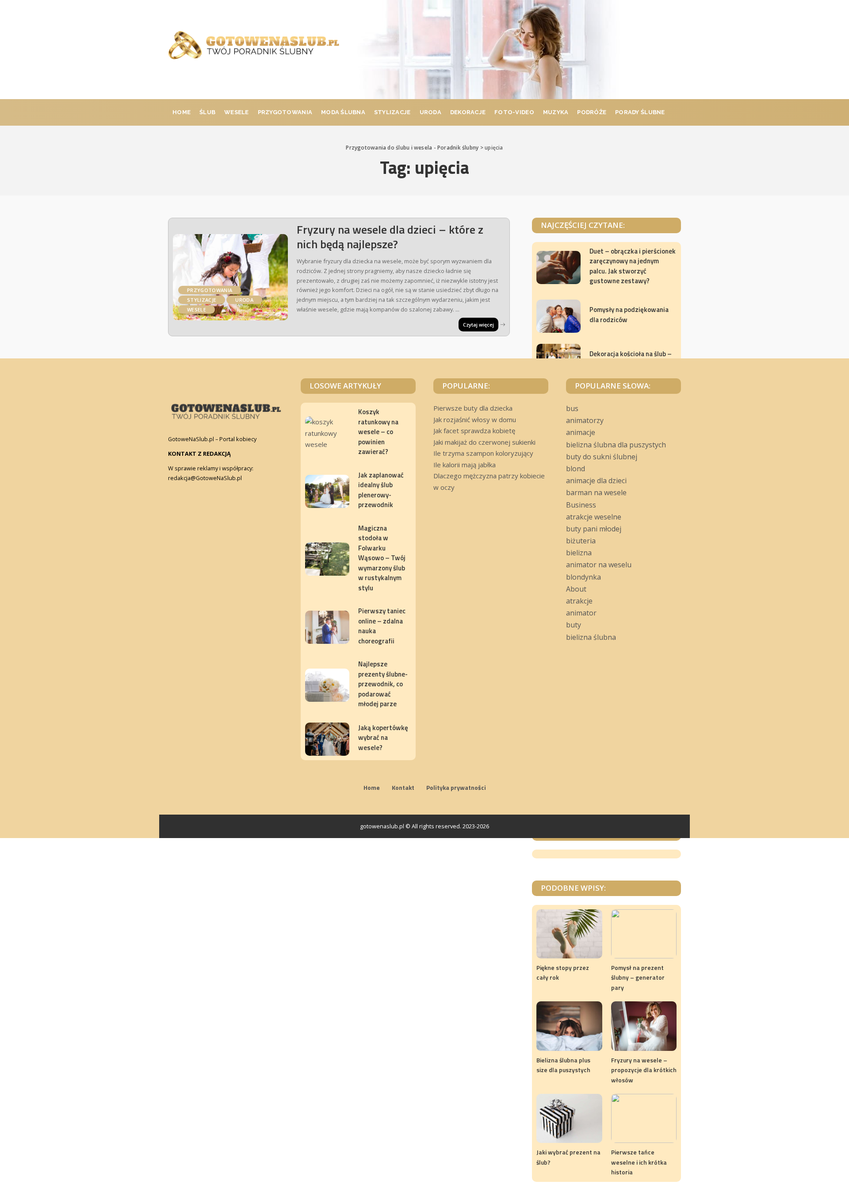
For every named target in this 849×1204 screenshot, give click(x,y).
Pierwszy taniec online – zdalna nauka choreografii (381, 626)
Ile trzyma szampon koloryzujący (483, 453)
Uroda (244, 299)
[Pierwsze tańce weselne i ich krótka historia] (644, 1118)
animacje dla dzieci (596, 480)
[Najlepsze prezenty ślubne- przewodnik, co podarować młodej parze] (327, 685)
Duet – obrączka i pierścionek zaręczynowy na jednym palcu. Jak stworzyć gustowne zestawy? (632, 266)
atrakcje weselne (593, 517)
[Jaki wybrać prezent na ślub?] (569, 1118)
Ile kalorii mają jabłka (464, 464)
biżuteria (581, 541)
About (576, 589)
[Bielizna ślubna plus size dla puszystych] (569, 1025)
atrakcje (579, 601)
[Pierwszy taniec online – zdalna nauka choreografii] (327, 627)
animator (581, 613)
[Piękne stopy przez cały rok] (569, 933)
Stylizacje (201, 299)
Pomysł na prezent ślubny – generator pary (638, 977)
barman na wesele (596, 492)
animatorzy (585, 420)
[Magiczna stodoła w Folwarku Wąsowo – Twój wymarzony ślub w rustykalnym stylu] (327, 559)
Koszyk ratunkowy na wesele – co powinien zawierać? (378, 432)
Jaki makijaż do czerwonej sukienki (484, 442)
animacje (580, 432)
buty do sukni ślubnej (601, 457)
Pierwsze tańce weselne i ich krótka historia (639, 1162)
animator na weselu (598, 564)
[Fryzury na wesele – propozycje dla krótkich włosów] (644, 1025)
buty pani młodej (593, 529)
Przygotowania (209, 290)
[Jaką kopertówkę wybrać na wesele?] (327, 739)
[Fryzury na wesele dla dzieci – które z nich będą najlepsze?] (230, 277)
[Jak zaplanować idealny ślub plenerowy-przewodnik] (327, 491)
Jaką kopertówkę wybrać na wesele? (383, 738)
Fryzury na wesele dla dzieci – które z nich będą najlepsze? (390, 237)
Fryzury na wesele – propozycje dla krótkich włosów (644, 1070)
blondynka (583, 577)
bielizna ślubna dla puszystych (616, 445)
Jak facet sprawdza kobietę (474, 430)
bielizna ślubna (591, 637)
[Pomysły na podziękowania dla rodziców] (558, 316)
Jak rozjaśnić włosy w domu (474, 419)
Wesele (196, 309)
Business (581, 505)
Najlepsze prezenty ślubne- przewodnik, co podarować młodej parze (383, 684)
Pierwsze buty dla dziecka (472, 408)
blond (575, 468)
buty (573, 625)
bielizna (579, 553)
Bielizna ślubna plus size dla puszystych (563, 1065)
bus (572, 408)
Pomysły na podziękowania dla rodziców (629, 314)
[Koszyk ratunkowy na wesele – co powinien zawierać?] (327, 433)
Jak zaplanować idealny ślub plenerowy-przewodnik (381, 490)
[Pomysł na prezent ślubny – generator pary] (644, 933)
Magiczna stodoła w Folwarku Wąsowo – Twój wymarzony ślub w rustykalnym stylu (381, 558)
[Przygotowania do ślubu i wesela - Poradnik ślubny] (253, 45)
